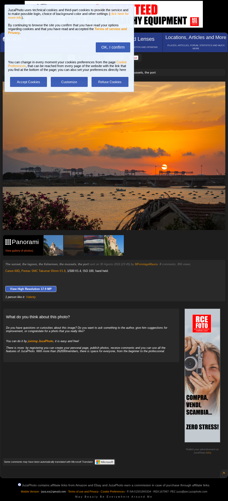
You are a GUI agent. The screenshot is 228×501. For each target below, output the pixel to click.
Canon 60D (12, 271)
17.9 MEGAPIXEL (117, 222)
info (208, 452)
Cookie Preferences (113, 491)
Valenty (31, 297)
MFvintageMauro (146, 264)
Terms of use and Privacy (83, 491)
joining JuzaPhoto (40, 341)
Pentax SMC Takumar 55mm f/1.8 (43, 271)
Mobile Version (30, 491)
